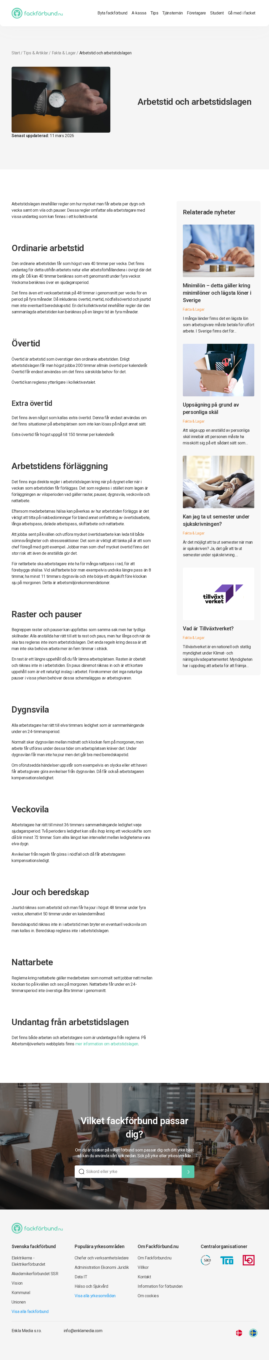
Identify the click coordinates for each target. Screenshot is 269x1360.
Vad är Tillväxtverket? (208, 628)
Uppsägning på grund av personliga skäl (211, 408)
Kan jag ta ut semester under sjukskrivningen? (216, 520)
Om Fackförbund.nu (155, 1257)
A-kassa (139, 13)
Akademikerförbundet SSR (35, 1273)
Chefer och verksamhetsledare (102, 1257)
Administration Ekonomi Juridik (102, 1267)
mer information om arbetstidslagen (106, 1043)
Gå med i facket (241, 13)
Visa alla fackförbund (30, 1311)
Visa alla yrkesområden (95, 1295)
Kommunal (21, 1292)
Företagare (196, 13)
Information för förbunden (160, 1286)
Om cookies (148, 1295)
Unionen (19, 1302)
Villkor (143, 1267)
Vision (17, 1283)
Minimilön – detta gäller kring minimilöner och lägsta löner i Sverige (217, 292)
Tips (154, 13)
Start (16, 52)
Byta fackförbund (112, 13)
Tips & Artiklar (35, 52)
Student (217, 13)
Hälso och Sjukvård (91, 1286)
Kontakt (144, 1276)
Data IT (81, 1276)
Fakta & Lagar (64, 52)
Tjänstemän (172, 13)
